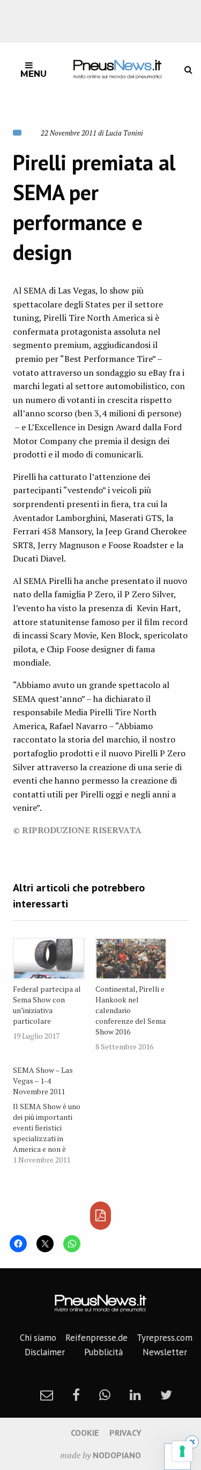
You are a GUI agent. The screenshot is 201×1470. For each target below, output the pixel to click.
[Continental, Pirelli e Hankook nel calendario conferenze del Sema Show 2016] (131, 958)
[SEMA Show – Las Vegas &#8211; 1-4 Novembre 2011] (54, 1113)
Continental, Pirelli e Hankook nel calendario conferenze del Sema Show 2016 (130, 1010)
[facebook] (76, 1394)
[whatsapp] (104, 1394)
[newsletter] (46, 1394)
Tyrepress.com (164, 1337)
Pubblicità (103, 1352)
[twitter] (166, 1394)
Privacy (125, 1432)
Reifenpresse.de (96, 1337)
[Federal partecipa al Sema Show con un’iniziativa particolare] (49, 958)
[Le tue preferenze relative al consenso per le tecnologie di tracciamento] (182, 1451)
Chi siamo (38, 1337)
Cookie (85, 1432)
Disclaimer (45, 1352)
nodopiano (117, 1455)
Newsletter (165, 1352)
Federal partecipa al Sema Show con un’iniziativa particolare (47, 1005)
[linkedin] (135, 1394)
